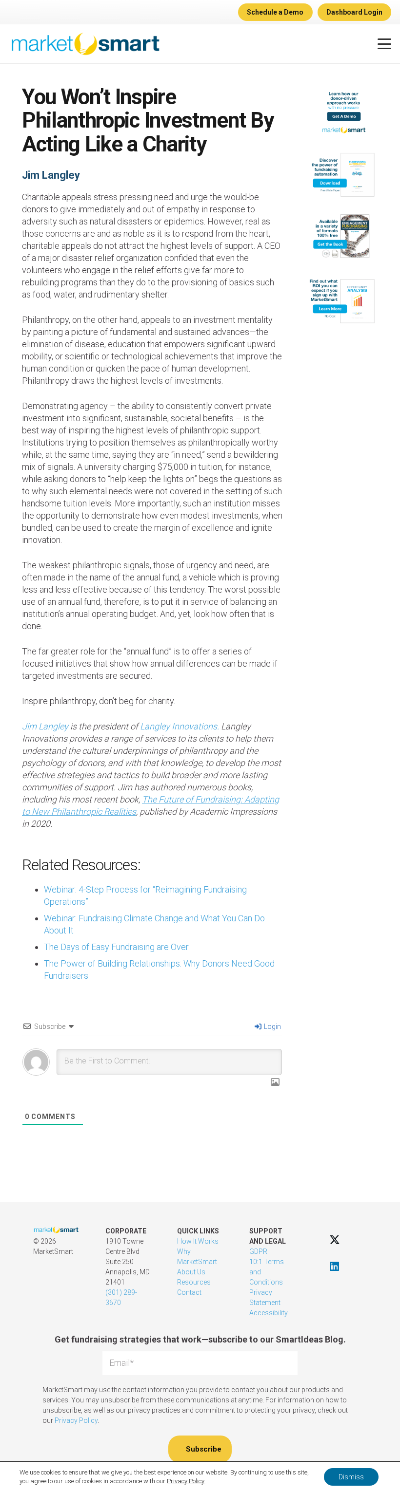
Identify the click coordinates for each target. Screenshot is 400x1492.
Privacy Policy (76, 1420)
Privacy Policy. (186, 1481)
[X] (334, 1239)
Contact (189, 1292)
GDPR (258, 1251)
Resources (194, 1282)
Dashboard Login (354, 12)
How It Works (198, 1241)
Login (271, 1026)
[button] (385, 44)
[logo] (85, 44)
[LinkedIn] (334, 1266)
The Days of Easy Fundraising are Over (116, 947)
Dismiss (351, 1477)
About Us (191, 1272)
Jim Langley (51, 175)
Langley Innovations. (179, 726)
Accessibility (268, 1313)
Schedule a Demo (275, 12)
